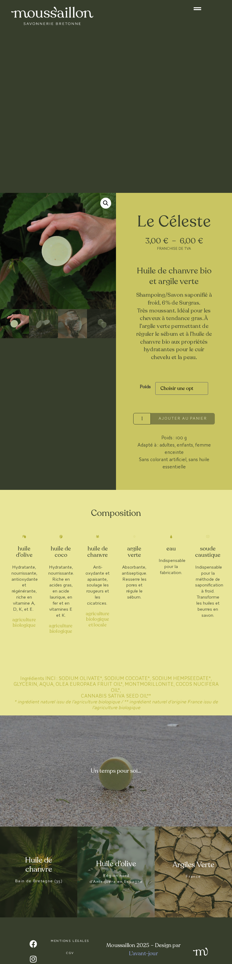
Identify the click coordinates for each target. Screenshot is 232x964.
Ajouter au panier (183, 418)
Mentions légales (70, 941)
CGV (70, 953)
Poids (145, 387)
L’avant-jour (143, 953)
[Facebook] (33, 944)
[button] (105, 203)
